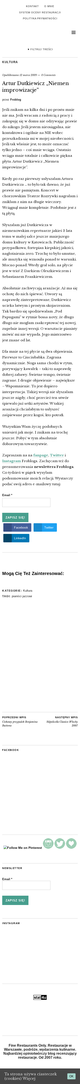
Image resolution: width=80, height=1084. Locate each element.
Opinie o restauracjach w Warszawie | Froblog (19, 34)
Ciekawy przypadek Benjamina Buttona (20, 721)
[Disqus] (40, 655)
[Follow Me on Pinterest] (23, 847)
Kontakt (32, 6)
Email (7, 495)
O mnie (49, 6)
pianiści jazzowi (22, 596)
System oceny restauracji (40, 12)
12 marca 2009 (28, 75)
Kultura (10, 62)
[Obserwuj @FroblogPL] (59, 847)
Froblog (15, 99)
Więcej (28, 1078)
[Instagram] (48, 847)
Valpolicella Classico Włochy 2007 (62, 721)
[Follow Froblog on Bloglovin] (71, 847)
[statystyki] (40, 998)
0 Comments (48, 75)
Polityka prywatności (40, 18)
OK (71, 1076)
